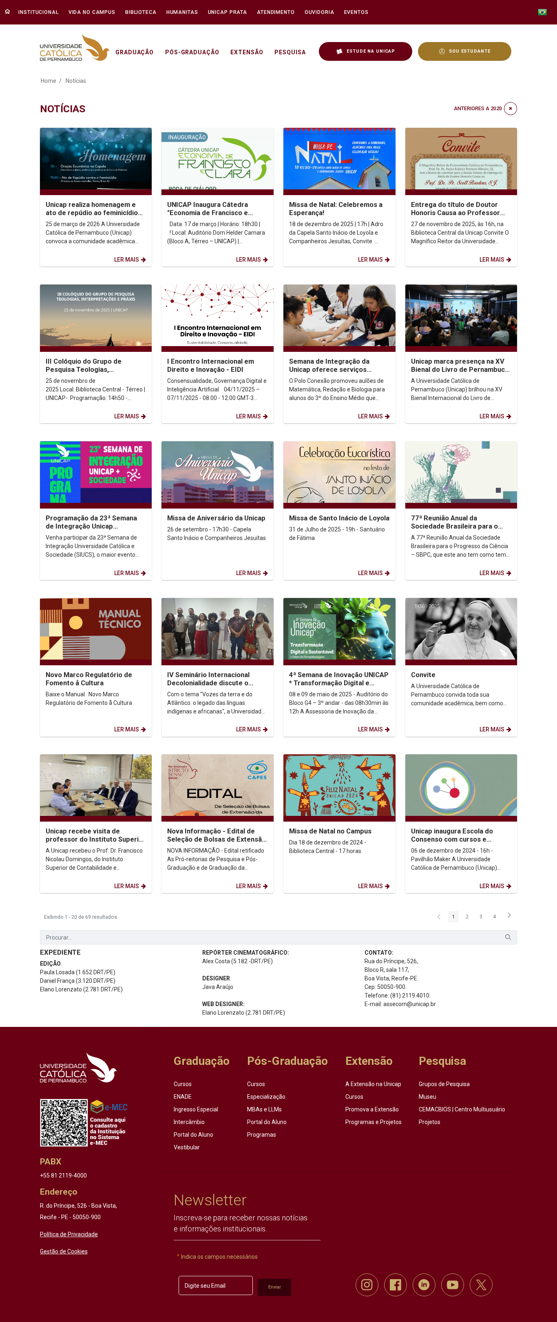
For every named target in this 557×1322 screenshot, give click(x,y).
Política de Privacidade (69, 1234)
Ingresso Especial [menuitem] (196, 1109)
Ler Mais (126, 259)
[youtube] (452, 1284)
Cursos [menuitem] (183, 1084)
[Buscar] (508, 937)
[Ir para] (78, 1067)
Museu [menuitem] (427, 1096)
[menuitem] (39, 12)
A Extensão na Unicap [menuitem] (373, 1084)
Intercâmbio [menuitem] (189, 1122)
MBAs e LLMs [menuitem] (264, 1109)
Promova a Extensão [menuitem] (372, 1109)
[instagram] (367, 1284)
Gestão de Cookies (64, 1251)
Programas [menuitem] (261, 1134)
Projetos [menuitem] (429, 1122)
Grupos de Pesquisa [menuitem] (444, 1084)
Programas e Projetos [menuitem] (373, 1122)
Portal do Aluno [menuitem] (193, 1134)
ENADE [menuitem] (183, 1096)
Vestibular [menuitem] (187, 1147)
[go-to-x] (75, 47)
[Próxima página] (509, 917)
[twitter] (481, 1284)
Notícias (76, 81)
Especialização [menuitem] (266, 1096)
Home (48, 81)
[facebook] (395, 1284)
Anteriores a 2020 (478, 108)
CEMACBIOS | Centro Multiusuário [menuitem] (462, 1109)
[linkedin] (424, 1284)
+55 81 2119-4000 (63, 1175)
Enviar (274, 1287)
